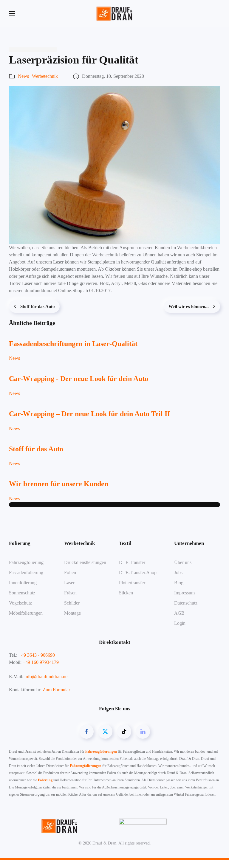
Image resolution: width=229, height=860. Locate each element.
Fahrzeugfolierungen (101, 751)
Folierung (45, 780)
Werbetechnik (45, 76)
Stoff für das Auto (37, 306)
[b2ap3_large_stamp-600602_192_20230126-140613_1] (114, 164)
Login (179, 623)
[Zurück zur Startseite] (114, 13)
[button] (12, 13)
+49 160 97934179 (41, 662)
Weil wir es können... (188, 306)
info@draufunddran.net (46, 676)
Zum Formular (56, 689)
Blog (178, 582)
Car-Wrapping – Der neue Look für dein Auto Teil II (89, 414)
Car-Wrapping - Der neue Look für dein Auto (78, 378)
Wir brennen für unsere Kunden (58, 484)
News (23, 76)
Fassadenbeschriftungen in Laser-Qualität (73, 344)
